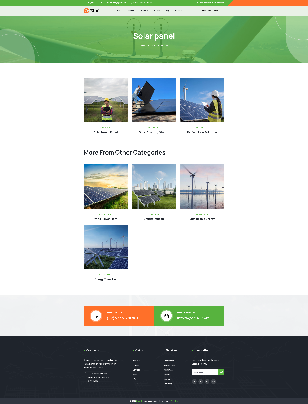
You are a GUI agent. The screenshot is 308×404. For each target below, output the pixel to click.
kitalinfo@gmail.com (118, 3)
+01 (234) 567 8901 (94, 3)
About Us (131, 11)
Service (157, 11)
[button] (144, 11)
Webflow (174, 401)
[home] (92, 10)
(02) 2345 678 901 (122, 318)
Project (151, 46)
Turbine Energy (105, 214)
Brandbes (140, 401)
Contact (178, 11)
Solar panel (106, 128)
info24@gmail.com (193, 318)
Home (119, 11)
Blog (167, 11)
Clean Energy (154, 214)
